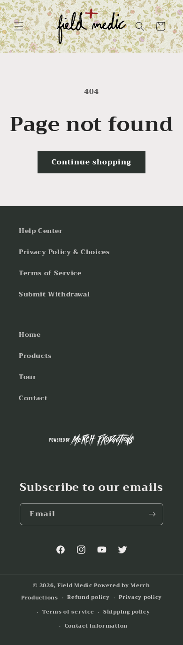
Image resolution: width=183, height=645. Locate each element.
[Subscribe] (152, 514)
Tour (27, 376)
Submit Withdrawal (54, 294)
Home (29, 334)
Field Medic (74, 585)
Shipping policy (126, 611)
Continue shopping (91, 162)
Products (35, 355)
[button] (18, 26)
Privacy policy (140, 597)
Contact (33, 398)
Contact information (96, 626)
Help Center (41, 230)
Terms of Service (50, 273)
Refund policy (88, 597)
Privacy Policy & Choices (64, 251)
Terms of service (68, 611)
